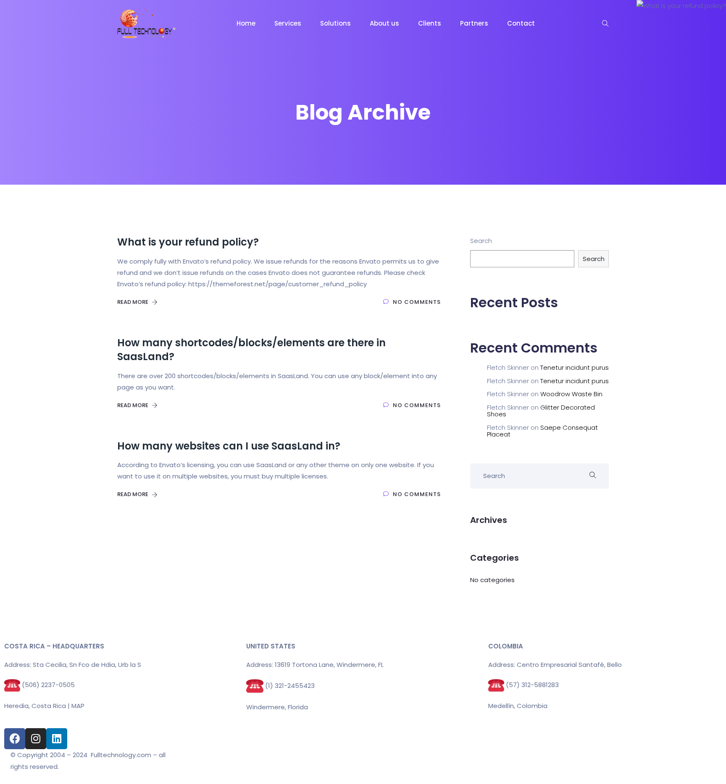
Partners (474, 23)
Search (481, 240)
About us (384, 23)
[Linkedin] (56, 738)
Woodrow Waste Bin (571, 393)
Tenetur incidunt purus (574, 367)
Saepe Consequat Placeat (542, 431)
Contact (521, 23)
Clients (429, 23)
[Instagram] (35, 738)
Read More (133, 302)
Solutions (335, 23)
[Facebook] (14, 738)
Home (246, 23)
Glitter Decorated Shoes (541, 411)
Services (287, 23)
